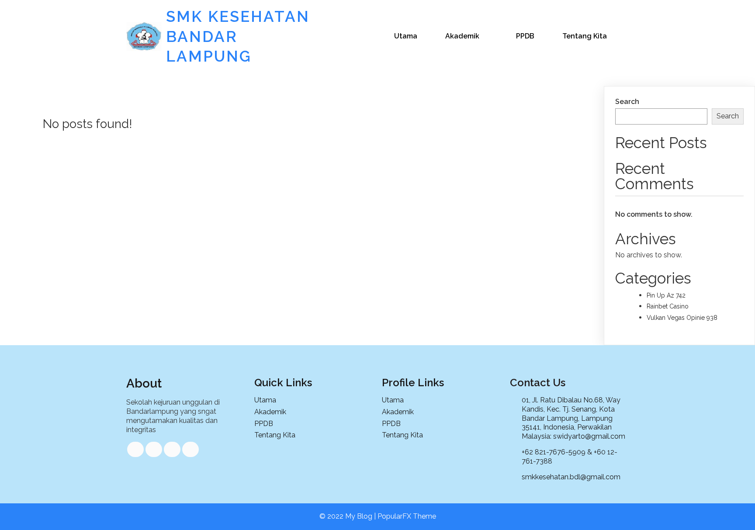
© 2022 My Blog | (348, 516)
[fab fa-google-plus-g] (172, 449)
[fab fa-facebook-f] (135, 449)
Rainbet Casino (668, 306)
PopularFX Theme (407, 516)
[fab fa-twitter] (153, 449)
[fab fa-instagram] (190, 449)
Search (627, 101)
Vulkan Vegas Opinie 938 (682, 317)
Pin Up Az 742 (666, 295)
